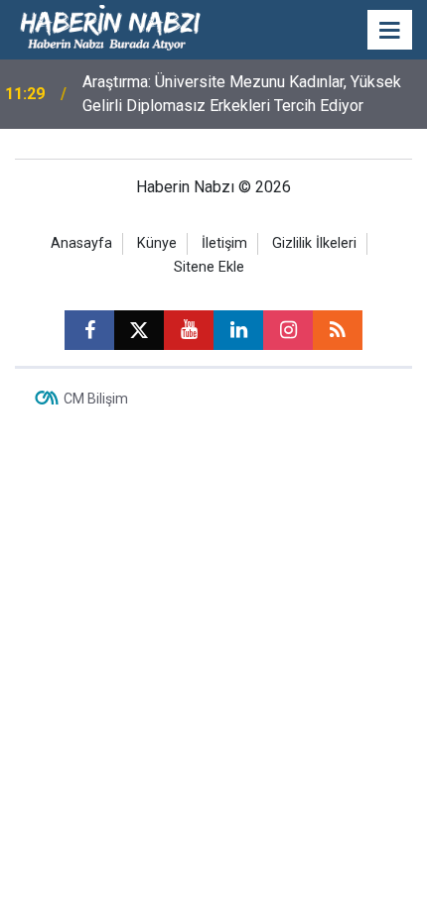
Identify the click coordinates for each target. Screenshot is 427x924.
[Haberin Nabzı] (110, 28)
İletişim (224, 243)
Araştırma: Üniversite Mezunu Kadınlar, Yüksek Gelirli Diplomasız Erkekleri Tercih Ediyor (241, 93)
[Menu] (390, 31)
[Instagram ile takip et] (288, 330)
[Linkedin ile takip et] (238, 330)
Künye (157, 243)
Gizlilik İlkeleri (314, 243)
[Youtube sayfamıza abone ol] (189, 330)
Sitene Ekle (209, 267)
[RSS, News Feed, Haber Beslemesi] (337, 330)
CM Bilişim (96, 398)
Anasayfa (81, 243)
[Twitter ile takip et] (139, 330)
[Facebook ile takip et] (89, 330)
